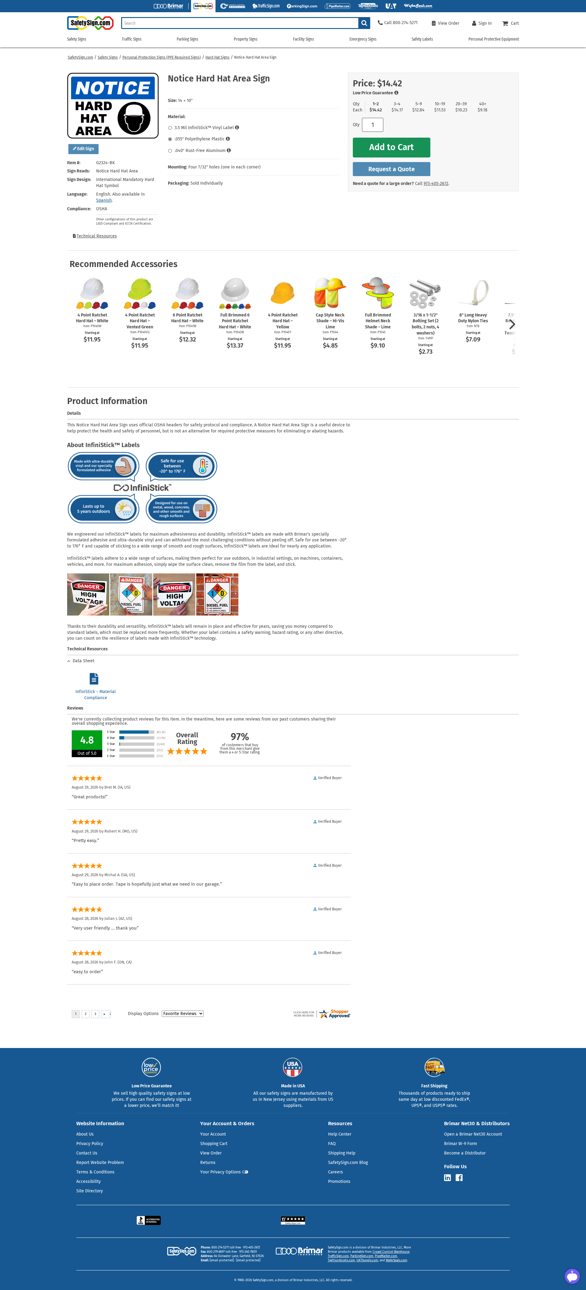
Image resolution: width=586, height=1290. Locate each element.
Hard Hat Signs (217, 57)
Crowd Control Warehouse (391, 1252)
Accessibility (88, 1181)
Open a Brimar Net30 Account (473, 1134)
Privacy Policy (89, 1143)
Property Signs (246, 39)
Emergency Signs (363, 39)
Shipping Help (341, 1153)
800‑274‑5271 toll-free (226, 1247)
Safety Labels (422, 39)
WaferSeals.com (396, 1260)
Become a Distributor (465, 1153)
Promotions (339, 1181)
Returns (207, 1162)
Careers (335, 1172)
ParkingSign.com (361, 1256)
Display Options (143, 1013)
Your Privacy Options (220, 1172)
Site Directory (89, 1191)
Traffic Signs (132, 39)
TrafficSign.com (338, 1256)
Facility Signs (303, 39)
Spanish (104, 200)
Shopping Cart (213, 1143)
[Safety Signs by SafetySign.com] (90, 29)
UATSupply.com (367, 1260)
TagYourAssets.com (341, 1260)
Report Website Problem (100, 1162)
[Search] (364, 23)
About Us (85, 1134)
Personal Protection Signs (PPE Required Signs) (161, 57)
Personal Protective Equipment (493, 39)
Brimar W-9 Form (460, 1143)
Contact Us (86, 1153)
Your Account (213, 1134)
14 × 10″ (185, 100)
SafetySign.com (80, 57)
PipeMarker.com (386, 1256)
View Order (211, 1153)
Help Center (339, 1134)
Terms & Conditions (95, 1172)
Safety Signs (108, 57)
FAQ (332, 1143)
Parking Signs (187, 39)
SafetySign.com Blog (348, 1162)
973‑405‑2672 (436, 183)
